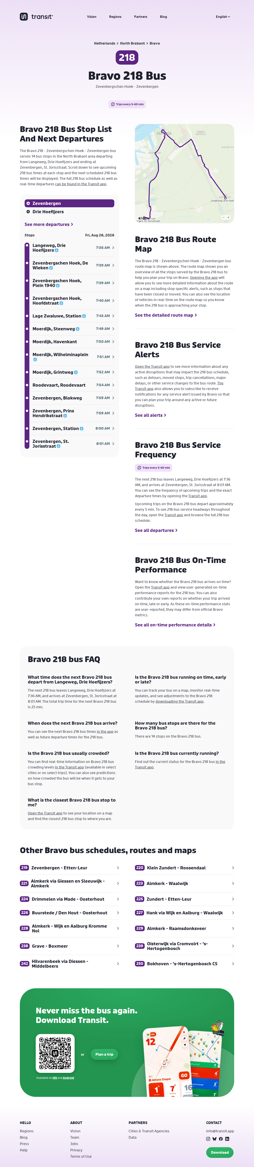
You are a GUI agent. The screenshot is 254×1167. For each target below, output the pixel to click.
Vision (91, 17)
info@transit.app (220, 1131)
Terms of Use (81, 1156)
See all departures (154, 530)
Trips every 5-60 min (130, 104)
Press (24, 1143)
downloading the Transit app (180, 701)
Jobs (74, 1143)
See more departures (47, 224)
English (221, 17)
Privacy (76, 1150)
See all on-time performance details (173, 624)
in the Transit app (69, 767)
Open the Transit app (152, 366)
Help (24, 1150)
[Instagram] (208, 1139)
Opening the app (204, 277)
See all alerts (149, 415)
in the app (105, 731)
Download (220, 1152)
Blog (163, 17)
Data (133, 1137)
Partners (140, 17)
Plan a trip (104, 1054)
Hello (25, 1122)
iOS (55, 1078)
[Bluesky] (214, 1139)
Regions (115, 17)
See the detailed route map (164, 315)
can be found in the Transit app (80, 184)
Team (74, 1137)
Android (68, 1078)
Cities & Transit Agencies (149, 1131)
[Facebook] (221, 1139)
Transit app (197, 496)
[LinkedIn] (227, 1139)
